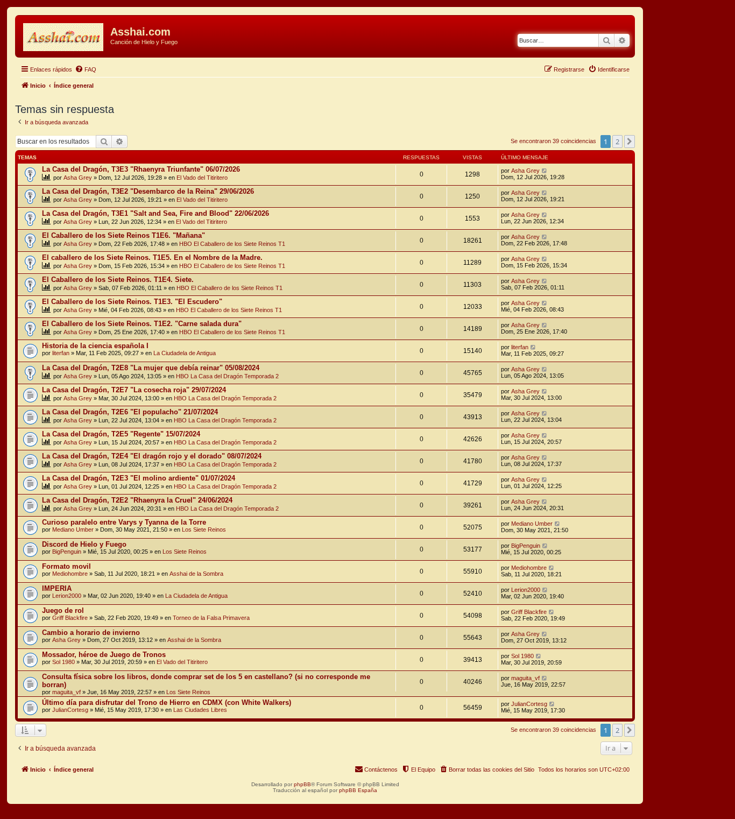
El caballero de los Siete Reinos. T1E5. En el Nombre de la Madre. (152, 257)
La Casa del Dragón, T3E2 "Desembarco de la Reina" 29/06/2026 (148, 191)
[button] (629, 141)
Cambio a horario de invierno (91, 633)
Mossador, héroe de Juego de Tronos (104, 655)
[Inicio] (64, 35)
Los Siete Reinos (204, 529)
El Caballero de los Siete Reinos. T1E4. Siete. (118, 280)
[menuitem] (85, 69)
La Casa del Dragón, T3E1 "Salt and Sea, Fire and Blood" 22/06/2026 (155, 213)
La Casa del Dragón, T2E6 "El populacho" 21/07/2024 (130, 412)
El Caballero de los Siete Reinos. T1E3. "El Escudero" (132, 302)
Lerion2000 (66, 595)
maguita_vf (66, 692)
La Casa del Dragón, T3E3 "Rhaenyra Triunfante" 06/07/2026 (141, 169)
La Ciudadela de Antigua (184, 353)
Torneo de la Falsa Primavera (211, 618)
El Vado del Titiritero (202, 177)
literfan (60, 353)
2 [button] (617, 141)
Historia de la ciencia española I (95, 346)
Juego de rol (63, 610)
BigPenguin (66, 551)
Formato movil (66, 566)
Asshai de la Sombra (196, 573)
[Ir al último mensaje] (544, 170)
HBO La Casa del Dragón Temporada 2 (227, 376)
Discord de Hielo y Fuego (84, 544)
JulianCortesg (70, 710)
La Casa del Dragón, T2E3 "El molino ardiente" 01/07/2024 (138, 478)
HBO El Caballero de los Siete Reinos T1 (232, 244)
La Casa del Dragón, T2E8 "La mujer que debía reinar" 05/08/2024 (150, 368)
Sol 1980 (63, 662)
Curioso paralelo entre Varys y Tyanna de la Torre (124, 522)
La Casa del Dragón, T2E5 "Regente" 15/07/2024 (121, 434)
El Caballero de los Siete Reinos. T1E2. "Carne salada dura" (142, 324)
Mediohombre (70, 573)
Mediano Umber (73, 529)
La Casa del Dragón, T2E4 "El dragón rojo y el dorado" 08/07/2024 (152, 456)
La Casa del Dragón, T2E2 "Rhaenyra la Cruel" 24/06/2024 (137, 500)
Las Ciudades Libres (200, 710)
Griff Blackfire (70, 618)
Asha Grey (77, 177)
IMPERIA (57, 588)
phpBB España (358, 790)
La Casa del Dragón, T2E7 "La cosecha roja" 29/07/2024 (134, 390)
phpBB (302, 784)
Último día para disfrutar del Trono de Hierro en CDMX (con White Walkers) (166, 702)
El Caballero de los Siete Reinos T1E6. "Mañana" (123, 235)
